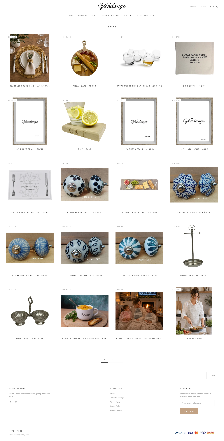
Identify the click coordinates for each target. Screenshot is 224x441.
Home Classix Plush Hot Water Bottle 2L (139, 338)
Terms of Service (116, 410)
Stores (127, 15)
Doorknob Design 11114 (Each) (194, 212)
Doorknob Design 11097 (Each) (84, 275)
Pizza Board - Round (84, 86)
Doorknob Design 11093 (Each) (139, 275)
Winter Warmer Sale (146, 15)
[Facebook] (10, 402)
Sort (214, 375)
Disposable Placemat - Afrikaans (29, 212)
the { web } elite (22, 434)
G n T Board (84, 149)
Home (70, 15)
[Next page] (119, 360)
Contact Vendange (117, 397)
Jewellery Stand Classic (194, 275)
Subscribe (189, 411)
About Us (82, 15)
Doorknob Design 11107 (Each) (29, 275)
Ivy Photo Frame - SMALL (29, 149)
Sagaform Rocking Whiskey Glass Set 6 (139, 86)
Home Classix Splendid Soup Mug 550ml (84, 338)
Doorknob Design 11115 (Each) (84, 212)
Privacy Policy (115, 402)
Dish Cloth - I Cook (194, 86)
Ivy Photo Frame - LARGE (194, 149)
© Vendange (15, 431)
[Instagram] (16, 402)
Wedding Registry (110, 15)
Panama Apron (194, 338)
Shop (94, 15)
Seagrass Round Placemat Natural (30, 86)
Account (193, 7)
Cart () (214, 7)
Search (203, 7)
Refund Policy (115, 406)
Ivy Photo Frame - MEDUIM (139, 149)
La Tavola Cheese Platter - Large (139, 212)
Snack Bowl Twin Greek (29, 338)
